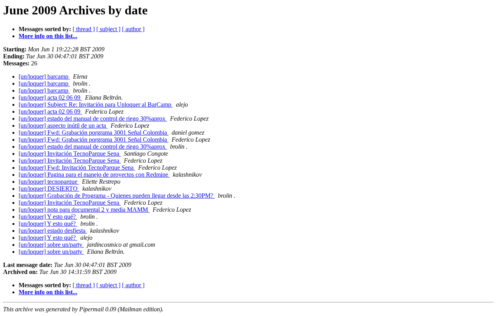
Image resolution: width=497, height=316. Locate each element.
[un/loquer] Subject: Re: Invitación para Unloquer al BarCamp (96, 104)
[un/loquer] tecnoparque (49, 181)
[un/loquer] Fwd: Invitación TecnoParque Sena (77, 167)
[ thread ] (84, 29)
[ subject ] (108, 29)
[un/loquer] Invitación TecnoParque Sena (70, 153)
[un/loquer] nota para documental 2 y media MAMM (84, 209)
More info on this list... (48, 36)
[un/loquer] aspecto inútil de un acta (63, 125)
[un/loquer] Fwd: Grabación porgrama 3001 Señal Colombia (94, 132)
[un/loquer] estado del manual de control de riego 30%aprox (93, 118)
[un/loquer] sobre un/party (51, 244)
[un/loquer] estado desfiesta (53, 230)
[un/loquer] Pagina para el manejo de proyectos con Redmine (94, 174)
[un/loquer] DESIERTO (49, 188)
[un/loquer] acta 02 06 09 (50, 97)
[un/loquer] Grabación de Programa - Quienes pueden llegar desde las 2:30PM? (117, 195)
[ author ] (133, 29)
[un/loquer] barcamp (44, 76)
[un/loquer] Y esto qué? (48, 216)
